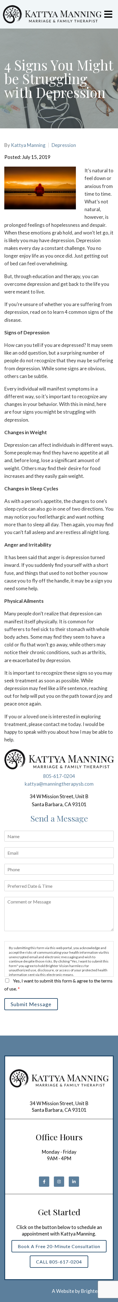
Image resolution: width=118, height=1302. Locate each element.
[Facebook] (44, 1181)
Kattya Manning (28, 145)
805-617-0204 (59, 776)
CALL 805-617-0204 (59, 1261)
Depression (64, 145)
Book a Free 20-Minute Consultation (59, 1246)
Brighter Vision (97, 1291)
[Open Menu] (108, 14)
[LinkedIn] (74, 1181)
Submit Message (31, 1004)
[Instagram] (59, 1181)
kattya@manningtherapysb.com (59, 784)
